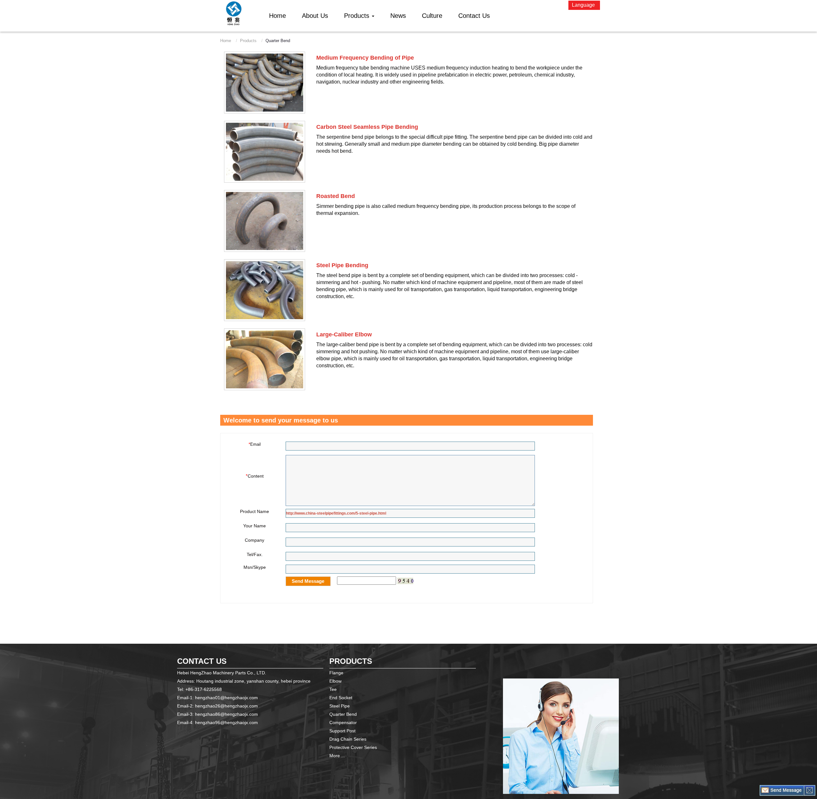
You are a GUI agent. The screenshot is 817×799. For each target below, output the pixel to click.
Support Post (342, 730)
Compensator (343, 722)
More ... (337, 755)
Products (248, 41)
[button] (359, 15)
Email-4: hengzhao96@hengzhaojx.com (217, 722)
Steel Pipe (339, 705)
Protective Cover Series (353, 747)
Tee (333, 689)
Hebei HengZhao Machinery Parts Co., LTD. (221, 672)
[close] (809, 790)
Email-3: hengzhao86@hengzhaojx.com (217, 714)
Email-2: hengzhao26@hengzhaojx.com (217, 705)
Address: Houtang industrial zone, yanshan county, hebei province (244, 681)
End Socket (340, 697)
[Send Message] (782, 790)
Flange (336, 672)
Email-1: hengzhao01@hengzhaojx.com (217, 697)
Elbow (335, 681)
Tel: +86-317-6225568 (199, 689)
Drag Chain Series (347, 739)
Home (225, 41)
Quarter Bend (343, 714)
